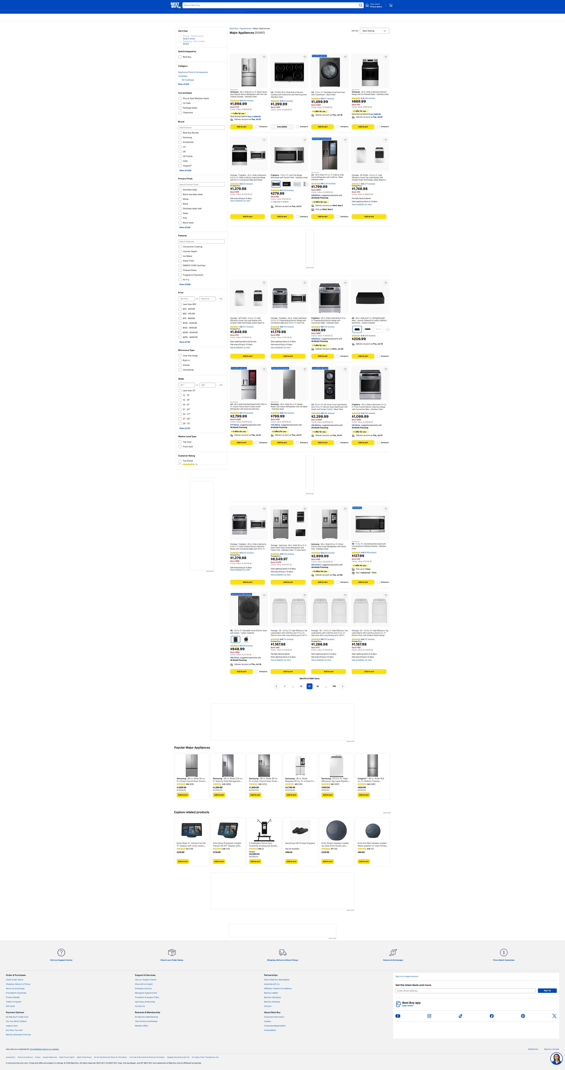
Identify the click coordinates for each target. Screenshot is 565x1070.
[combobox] (374, 31)
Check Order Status (14, 979)
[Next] (307, 184)
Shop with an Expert (144, 984)
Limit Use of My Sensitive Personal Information (147, 1057)
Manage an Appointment (146, 993)
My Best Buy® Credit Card (17, 1017)
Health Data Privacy (84, 1057)
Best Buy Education (272, 997)
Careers (267, 1021)
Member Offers (141, 1026)
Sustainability (270, 1030)
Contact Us (140, 1006)
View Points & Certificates (146, 1021)
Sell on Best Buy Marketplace (276, 979)
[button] (373, 5)
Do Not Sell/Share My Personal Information (110, 1057)
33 (318, 686)
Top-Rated (188, 460)
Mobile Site (533, 1049)
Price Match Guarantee (16, 993)
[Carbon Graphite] (357, 329)
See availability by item (240, 201)
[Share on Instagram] (429, 1016)
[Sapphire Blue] (367, 329)
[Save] (264, 57)
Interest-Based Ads (50, 1057)
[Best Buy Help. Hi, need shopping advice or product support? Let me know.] (556, 1058)
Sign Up (547, 990)
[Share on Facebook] (491, 1016)
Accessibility (10, 1057)
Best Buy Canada (551, 1049)
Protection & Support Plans (147, 997)
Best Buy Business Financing (18, 1034)
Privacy (37, 1057)
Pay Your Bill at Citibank (16, 1021)
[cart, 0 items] (391, 5)
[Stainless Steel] (276, 184)
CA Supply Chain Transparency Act (205, 1057)
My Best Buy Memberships (146, 1017)
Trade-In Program (13, 1002)
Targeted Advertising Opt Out (178, 1057)
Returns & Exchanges (15, 988)
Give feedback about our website (44, 1049)
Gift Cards (10, 1006)
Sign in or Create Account (407, 976)
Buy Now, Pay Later (14, 1030)
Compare (263, 127)
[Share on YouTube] (398, 1016)
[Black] (286, 184)
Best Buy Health (271, 993)
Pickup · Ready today (193, 36)
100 (334, 686)
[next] (388, 776)
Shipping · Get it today (194, 41)
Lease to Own (12, 1026)
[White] (297, 184)
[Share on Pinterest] (523, 1016)
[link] (185, 784)
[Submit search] (361, 5)
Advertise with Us (271, 984)
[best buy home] (176, 5)
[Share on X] (554, 1016)
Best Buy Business (272, 1002)
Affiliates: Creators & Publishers (278, 988)
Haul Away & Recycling (145, 1002)
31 (301, 686)
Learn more (408, 1005)
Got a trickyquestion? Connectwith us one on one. (537, 1059)
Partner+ (268, 1006)
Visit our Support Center (145, 979)
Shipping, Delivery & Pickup (18, 984)
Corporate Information (274, 1017)
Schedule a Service (143, 988)
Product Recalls (13, 997)
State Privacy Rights (66, 1057)
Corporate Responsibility (275, 1026)
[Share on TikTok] (460, 1016)
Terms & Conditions (25, 1057)
